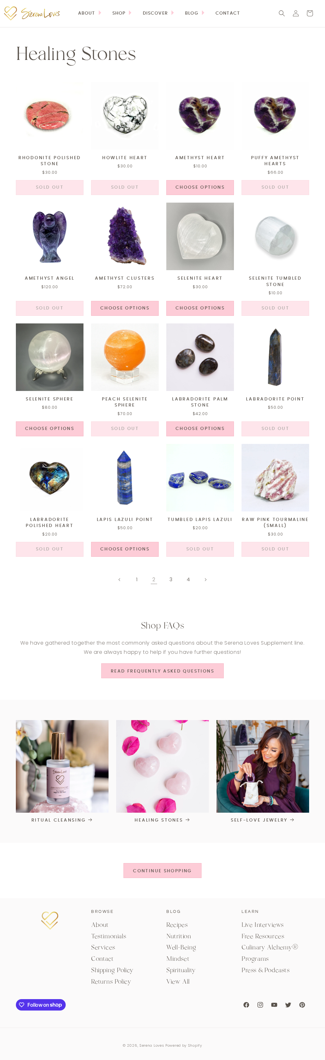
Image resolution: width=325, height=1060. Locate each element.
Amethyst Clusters (125, 278)
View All (178, 981)
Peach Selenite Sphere (125, 402)
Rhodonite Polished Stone (49, 161)
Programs (255, 958)
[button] (122, 13)
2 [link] (154, 579)
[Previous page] (120, 580)
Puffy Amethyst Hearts (275, 161)
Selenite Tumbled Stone (275, 281)
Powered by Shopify (183, 1045)
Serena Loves (151, 1045)
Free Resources (263, 936)
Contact (102, 958)
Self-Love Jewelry (259, 820)
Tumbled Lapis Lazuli (200, 519)
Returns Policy (111, 981)
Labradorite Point (275, 399)
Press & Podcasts (266, 970)
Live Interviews (263, 924)
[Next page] (205, 580)
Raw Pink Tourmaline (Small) (275, 522)
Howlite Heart (125, 158)
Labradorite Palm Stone (200, 402)
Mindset (177, 958)
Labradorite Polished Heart (49, 522)
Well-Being (181, 947)
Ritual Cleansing (58, 820)
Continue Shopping (162, 871)
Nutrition (178, 936)
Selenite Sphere (50, 399)
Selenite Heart (200, 278)
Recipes (177, 924)
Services (103, 947)
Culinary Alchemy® (270, 947)
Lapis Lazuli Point (125, 519)
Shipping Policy (112, 970)
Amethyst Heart (200, 158)
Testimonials (108, 936)
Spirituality (181, 970)
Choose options (200, 187)
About (100, 924)
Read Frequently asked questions (162, 671)
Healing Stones (159, 820)
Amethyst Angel (50, 278)
